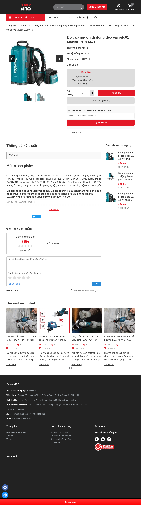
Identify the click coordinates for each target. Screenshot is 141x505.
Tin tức (94, 17)
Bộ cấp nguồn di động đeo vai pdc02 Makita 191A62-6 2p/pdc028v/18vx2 (127, 179)
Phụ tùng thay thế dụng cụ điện (68, 25)
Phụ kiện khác (97, 25)
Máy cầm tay (41, 25)
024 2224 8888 (17, 409)
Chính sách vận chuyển (61, 436)
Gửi (96, 284)
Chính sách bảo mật (59, 442)
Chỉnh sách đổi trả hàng (61, 439)
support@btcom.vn (22, 418)
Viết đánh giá (53, 243)
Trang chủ (11, 25)
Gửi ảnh (15, 284)
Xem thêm (54, 209)
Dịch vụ (67, 17)
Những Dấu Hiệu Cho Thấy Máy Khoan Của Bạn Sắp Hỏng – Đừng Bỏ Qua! (21, 340)
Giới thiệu (53, 17)
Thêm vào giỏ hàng (100, 100)
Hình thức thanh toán (60, 432)
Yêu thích (76, 132)
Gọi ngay (72, 502)
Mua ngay (116, 93)
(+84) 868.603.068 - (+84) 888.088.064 (29, 414)
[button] (69, 368)
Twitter (38, 217)
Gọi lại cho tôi (101, 123)
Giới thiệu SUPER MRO (16, 432)
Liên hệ (81, 17)
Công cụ (25, 25)
